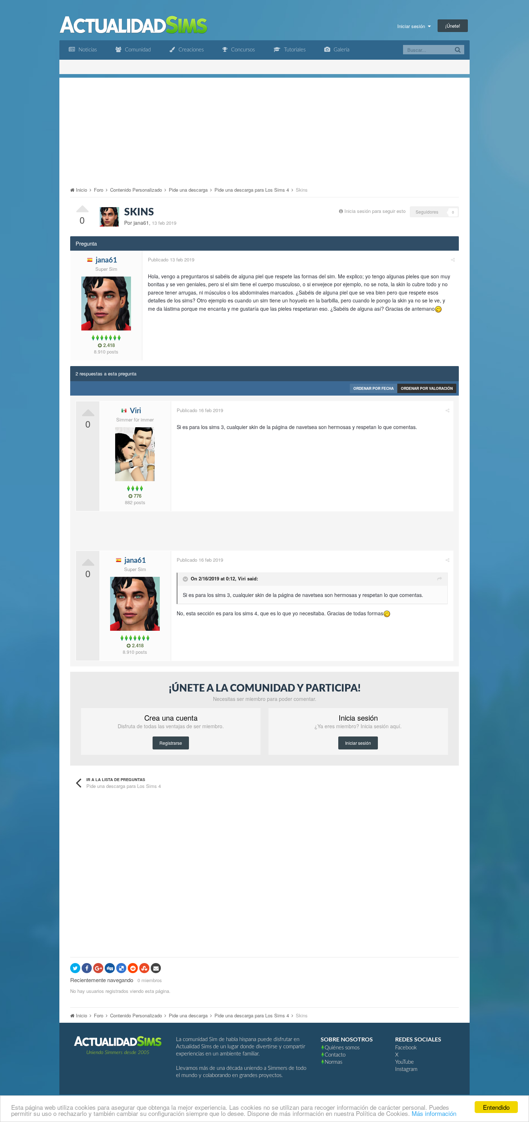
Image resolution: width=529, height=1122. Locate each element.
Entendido (496, 1107)
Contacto (335, 1055)
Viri (242, 578)
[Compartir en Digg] (110, 968)
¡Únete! (452, 25)
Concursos (242, 50)
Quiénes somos (342, 1047)
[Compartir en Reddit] (133, 968)
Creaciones (190, 50)
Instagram (406, 1069)
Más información (434, 1113)
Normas (333, 1062)
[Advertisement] (264, 128)
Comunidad (137, 50)
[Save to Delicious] (121, 968)
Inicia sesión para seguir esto (375, 210)
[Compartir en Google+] (98, 968)
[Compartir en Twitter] (75, 968)
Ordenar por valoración (427, 388)
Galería (340, 50)
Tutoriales (294, 50)
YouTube (404, 1062)
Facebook (406, 1047)
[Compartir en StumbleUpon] (144, 968)
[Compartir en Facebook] (87, 968)
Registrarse (170, 743)
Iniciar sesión (412, 26)
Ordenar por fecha (373, 388)
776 (136, 496)
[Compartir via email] (156, 968)
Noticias (87, 50)
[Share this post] (453, 259)
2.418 (108, 345)
